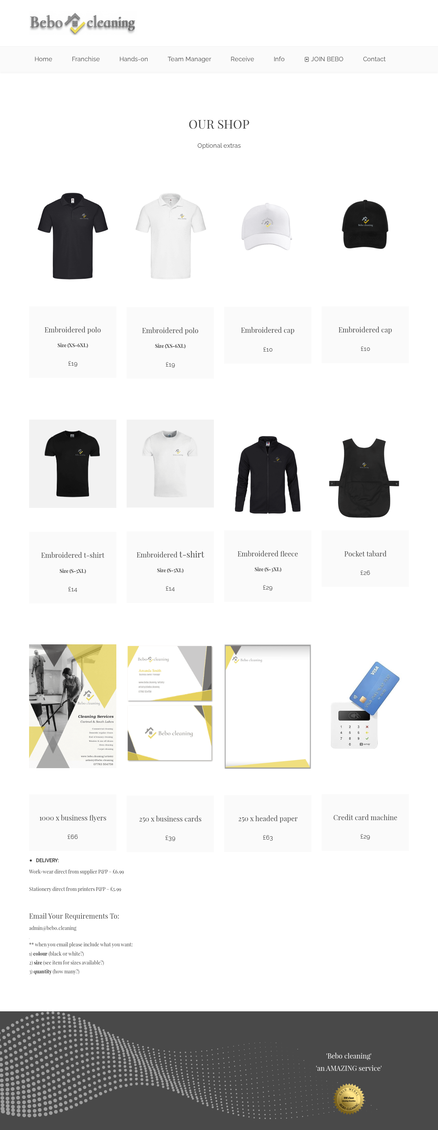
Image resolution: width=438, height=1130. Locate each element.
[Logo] (83, 23)
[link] (349, 1086)
